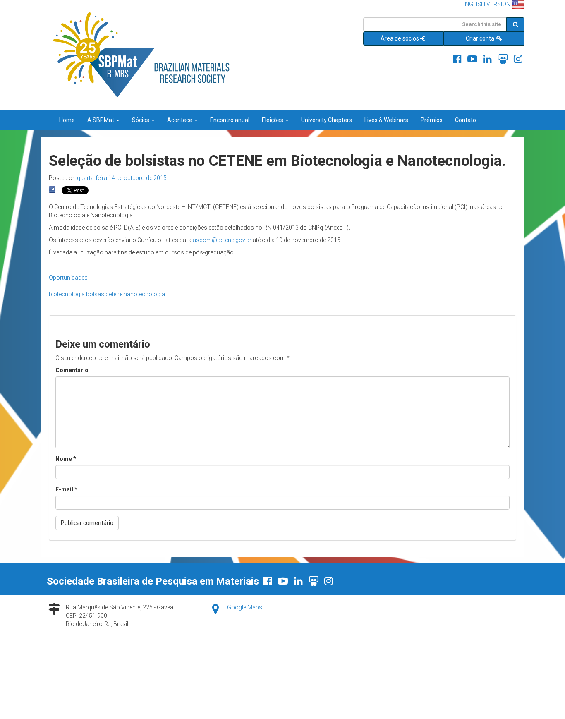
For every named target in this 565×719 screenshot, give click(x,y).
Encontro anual (229, 120)
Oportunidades (68, 277)
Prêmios (432, 120)
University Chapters (326, 120)
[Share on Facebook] (52, 190)
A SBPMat (101, 120)
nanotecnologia (144, 294)
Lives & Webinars (386, 120)
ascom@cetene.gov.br (222, 240)
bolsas (95, 294)
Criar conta (481, 38)
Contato (465, 120)
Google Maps (244, 607)
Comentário (72, 370)
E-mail (66, 489)
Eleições (273, 120)
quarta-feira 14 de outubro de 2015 (122, 178)
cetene (113, 294)
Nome (65, 458)
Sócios (141, 120)
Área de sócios (400, 38)
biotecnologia (67, 294)
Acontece (180, 120)
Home (67, 120)
